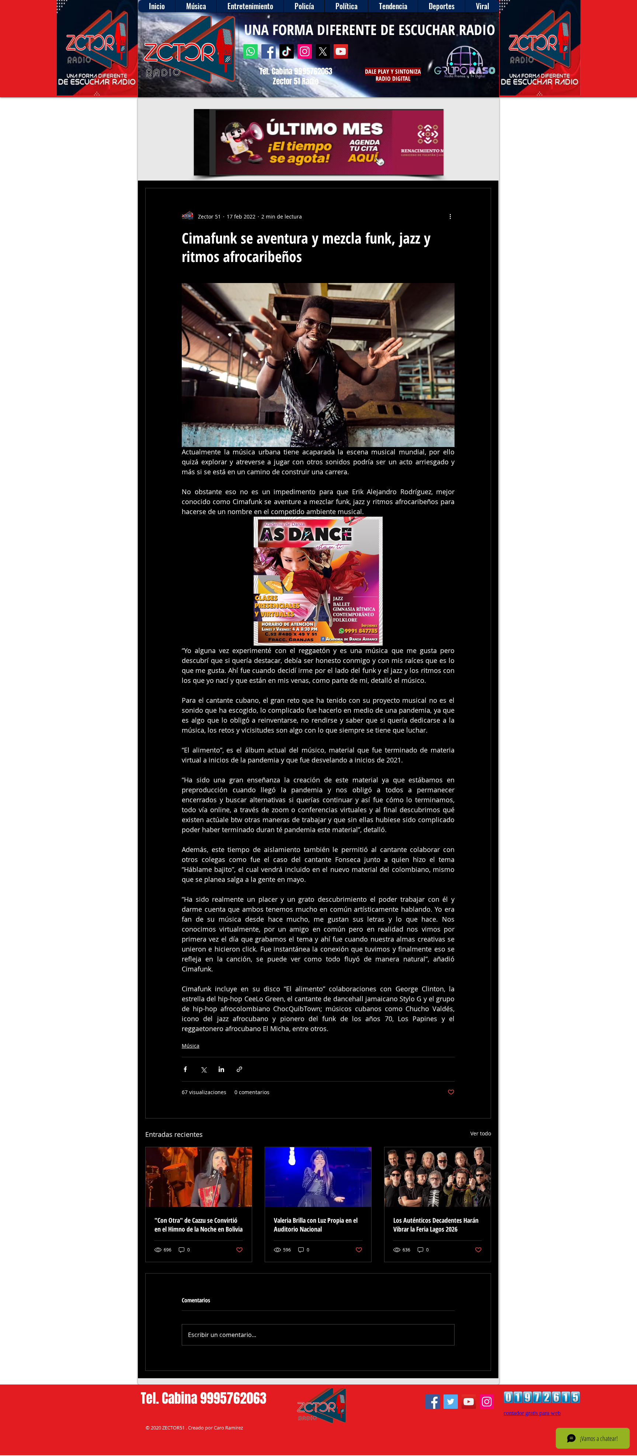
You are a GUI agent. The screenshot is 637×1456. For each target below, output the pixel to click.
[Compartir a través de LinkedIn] (221, 1069)
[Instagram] (304, 51)
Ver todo (480, 1133)
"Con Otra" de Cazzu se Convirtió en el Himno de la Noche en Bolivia (198, 1224)
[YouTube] (341, 51)
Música (190, 1045)
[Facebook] (268, 51)
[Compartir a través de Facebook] (185, 1069)
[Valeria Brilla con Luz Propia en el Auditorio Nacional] (318, 1177)
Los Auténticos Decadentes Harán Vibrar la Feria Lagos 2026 (435, 1224)
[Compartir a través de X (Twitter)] (203, 1069)
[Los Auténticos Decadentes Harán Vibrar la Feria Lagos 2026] (437, 1177)
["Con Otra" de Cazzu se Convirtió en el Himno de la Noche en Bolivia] (199, 1177)
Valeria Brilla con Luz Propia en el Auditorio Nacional (316, 1224)
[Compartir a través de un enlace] (239, 1069)
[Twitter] (450, 1401)
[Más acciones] (450, 216)
